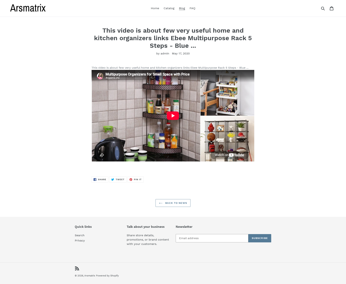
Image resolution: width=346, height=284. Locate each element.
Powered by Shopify (107, 275)
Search (80, 235)
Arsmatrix (89, 275)
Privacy (80, 240)
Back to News (175, 202)
